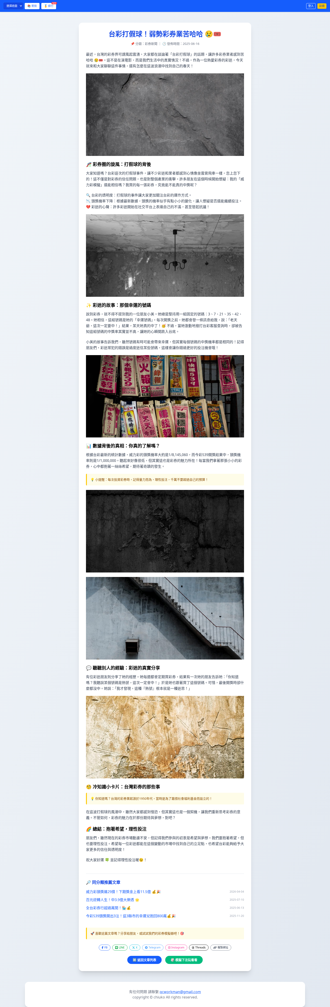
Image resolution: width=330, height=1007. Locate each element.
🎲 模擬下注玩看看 (184, 960)
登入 (311, 6)
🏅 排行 (50, 5)
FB (106, 947)
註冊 (322, 6)
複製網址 (223, 947)
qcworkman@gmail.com (180, 991)
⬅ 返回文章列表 (144, 960)
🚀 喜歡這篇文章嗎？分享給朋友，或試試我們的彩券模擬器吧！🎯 (137, 933)
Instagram (177, 947)
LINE (122, 947)
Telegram (155, 947)
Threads (200, 947)
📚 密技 (32, 6)
